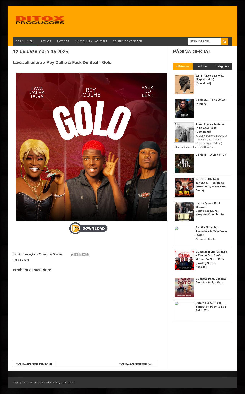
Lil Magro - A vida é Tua (211, 154)
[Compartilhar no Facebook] (84, 254)
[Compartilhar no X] (80, 254)
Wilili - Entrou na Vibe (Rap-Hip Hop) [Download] (210, 79)
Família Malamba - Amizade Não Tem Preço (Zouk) (211, 231)
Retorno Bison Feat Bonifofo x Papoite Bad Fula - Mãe (211, 306)
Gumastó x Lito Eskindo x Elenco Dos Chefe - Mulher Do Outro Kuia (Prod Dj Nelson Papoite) (211, 259)
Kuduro (24, 259)
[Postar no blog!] (76, 254)
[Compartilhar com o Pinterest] (87, 254)
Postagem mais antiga (135, 363)
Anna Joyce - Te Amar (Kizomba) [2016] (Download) (210, 128)
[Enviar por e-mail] (73, 254)
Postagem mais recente (34, 363)
